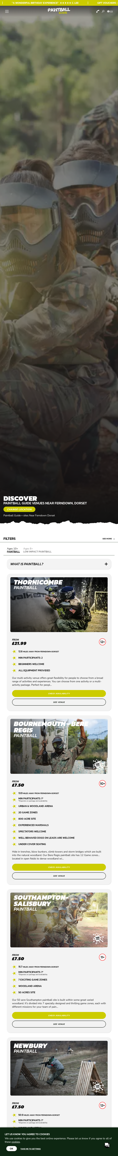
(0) (111, 11)
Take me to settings (30, 1148)
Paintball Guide (12, 515)
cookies (16, 1142)
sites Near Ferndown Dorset (39, 515)
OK (11, 1149)
